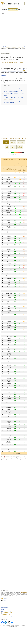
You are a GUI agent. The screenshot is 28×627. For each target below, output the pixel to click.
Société (23, 46)
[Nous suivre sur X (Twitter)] (9, 622)
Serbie (13, 74)
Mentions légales (4, 607)
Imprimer (7, 53)
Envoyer (2, 53)
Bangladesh (13, 71)
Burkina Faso (21, 71)
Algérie (9, 74)
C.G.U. (2, 609)
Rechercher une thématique (7, 616)
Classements (12, 9)
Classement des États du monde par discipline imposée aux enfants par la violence (13, 90)
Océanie (19, 147)
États (20, 9)
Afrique (13, 142)
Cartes (4, 9)
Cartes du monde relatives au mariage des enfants (15, 88)
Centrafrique (3, 71)
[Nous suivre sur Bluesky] (12, 622)
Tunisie (5, 74)
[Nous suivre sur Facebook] (2, 622)
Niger (24, 69)
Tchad (8, 71)
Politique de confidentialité (6, 611)
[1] (23, 161)
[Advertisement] (14, 31)
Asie (7, 147)
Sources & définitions (5, 613)
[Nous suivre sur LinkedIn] (5, 622)
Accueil (2, 46)
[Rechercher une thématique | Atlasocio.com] (26, 3)
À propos (5, 598)
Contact (4, 600)
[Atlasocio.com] (13, 3)
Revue (4, 13)
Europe (13, 147)
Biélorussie (18, 74)
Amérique (21, 142)
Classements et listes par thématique (12, 46)
